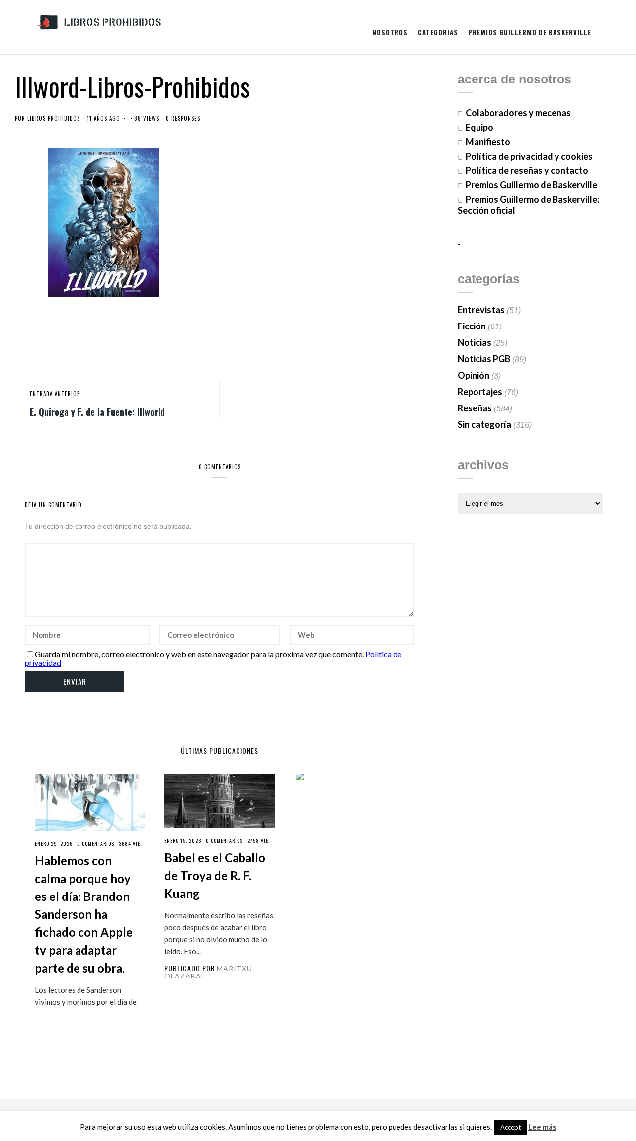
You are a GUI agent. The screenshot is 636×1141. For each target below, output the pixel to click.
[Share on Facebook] (341, 338)
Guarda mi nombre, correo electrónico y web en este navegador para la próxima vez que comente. (199, 654)
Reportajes (480, 391)
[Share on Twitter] (357, 338)
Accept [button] (510, 1127)
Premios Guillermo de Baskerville (529, 32)
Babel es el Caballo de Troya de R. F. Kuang (214, 875)
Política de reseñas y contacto (527, 170)
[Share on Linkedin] (406, 338)
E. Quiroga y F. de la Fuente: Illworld (97, 411)
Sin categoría (484, 424)
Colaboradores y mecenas (518, 112)
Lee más (542, 1127)
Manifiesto (488, 141)
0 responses (183, 118)
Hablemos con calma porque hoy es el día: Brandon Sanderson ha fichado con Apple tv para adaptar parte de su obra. (84, 914)
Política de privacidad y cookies (529, 156)
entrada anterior (55, 394)
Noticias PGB (484, 358)
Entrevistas (481, 309)
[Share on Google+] (374, 338)
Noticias (474, 342)
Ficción (472, 326)
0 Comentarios (95, 843)
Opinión (473, 375)
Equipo (479, 127)
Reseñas (475, 408)
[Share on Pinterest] (390, 338)
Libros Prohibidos (53, 118)
